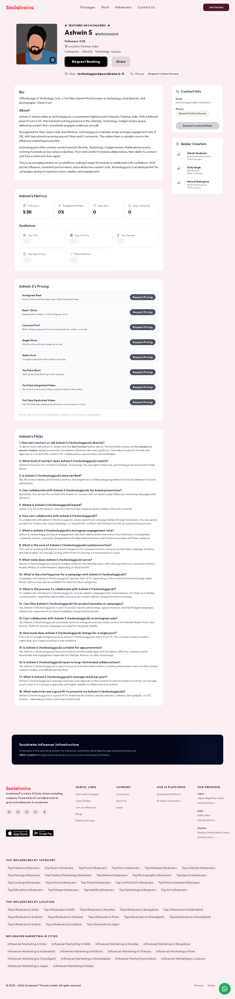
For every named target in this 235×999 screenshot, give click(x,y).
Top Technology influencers (137, 890)
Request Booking (86, 61)
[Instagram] (9, 812)
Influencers (123, 7)
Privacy (198, 985)
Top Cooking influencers (24, 882)
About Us (121, 800)
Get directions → (207, 803)
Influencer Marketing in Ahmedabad (85, 958)
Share (121, 61)
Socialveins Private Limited (41, 985)
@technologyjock (106, 33)
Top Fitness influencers (63, 890)
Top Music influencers (59, 868)
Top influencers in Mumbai (97, 909)
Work (105, 7)
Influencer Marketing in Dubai (73, 966)
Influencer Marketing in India (27, 944)
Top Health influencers (99, 890)
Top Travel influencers (95, 882)
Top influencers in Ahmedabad (190, 917)
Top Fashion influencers (23, 868)
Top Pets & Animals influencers (178, 882)
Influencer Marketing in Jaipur (28, 966)
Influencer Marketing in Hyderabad (31, 951)
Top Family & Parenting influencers (68, 875)
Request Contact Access (163, 73)
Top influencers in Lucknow (64, 924)
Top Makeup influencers (161, 868)
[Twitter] (35, 812)
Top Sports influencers (191, 875)
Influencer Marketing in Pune (175, 951)
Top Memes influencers (112, 875)
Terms (211, 985)
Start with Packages (87, 794)
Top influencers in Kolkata (25, 917)
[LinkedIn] (18, 812)
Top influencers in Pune (103, 917)
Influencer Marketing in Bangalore (167, 944)
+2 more (116, 51)
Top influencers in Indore (24, 924)
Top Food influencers (92, 868)
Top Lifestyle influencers (198, 868)
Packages (87, 7)
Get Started (216, 7)
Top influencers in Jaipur (103, 924)
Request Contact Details (197, 125)
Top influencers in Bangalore (139, 909)
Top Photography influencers (151, 875)
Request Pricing (143, 297)
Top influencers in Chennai (65, 917)
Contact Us (146, 7)
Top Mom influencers (126, 868)
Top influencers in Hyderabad (183, 909)
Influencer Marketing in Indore (135, 958)
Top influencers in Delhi (59, 909)
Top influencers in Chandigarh (144, 917)
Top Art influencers (174, 890)
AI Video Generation (169, 800)
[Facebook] (44, 812)
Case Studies (83, 800)
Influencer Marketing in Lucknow (183, 958)
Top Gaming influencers (24, 875)
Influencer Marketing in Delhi (71, 944)
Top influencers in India (23, 909)
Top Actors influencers (60, 882)
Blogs (79, 814)
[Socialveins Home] (20, 7)
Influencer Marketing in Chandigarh (32, 958)
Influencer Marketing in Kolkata (81, 951)
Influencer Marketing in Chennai (129, 951)
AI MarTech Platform (168, 794)
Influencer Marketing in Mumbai (117, 944)
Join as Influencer (86, 807)
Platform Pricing (85, 820)
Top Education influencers (25, 890)
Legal (119, 807)
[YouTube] (27, 812)
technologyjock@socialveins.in (98, 74)
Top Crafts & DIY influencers (134, 882)
